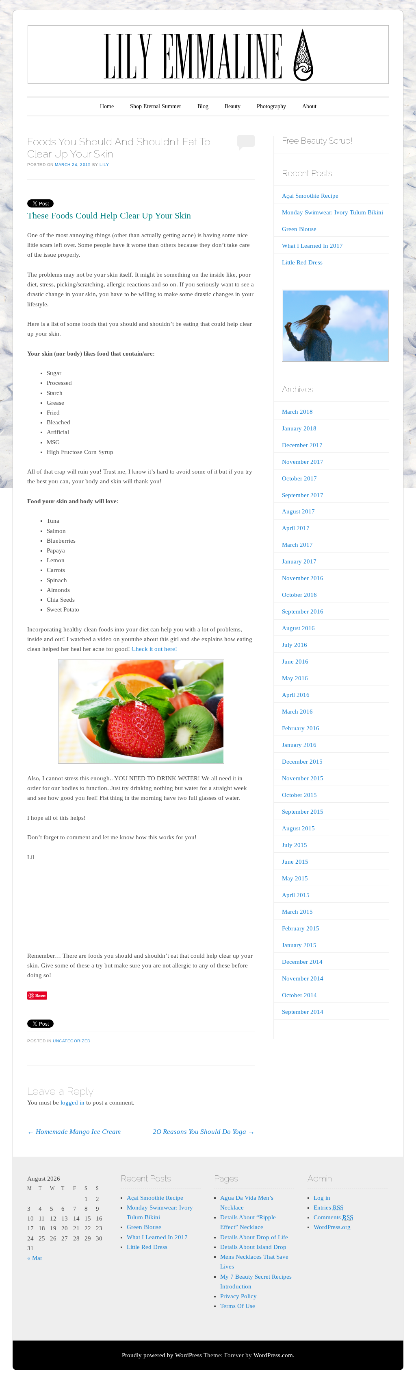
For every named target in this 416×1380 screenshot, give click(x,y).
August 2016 (298, 628)
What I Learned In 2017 (312, 245)
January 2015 (299, 945)
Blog (202, 106)
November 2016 (302, 578)
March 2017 (297, 545)
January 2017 (299, 561)
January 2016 (299, 745)
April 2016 (296, 695)
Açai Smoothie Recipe (310, 195)
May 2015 (295, 878)
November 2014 (302, 978)
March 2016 (297, 711)
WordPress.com (273, 1355)
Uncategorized (72, 1041)
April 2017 (296, 528)
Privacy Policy (238, 1296)
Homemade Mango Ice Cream (74, 1131)
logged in (72, 1102)
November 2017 (302, 462)
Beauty (232, 106)
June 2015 (295, 861)
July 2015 (294, 845)
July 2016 (294, 645)
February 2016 (300, 728)
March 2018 (297, 411)
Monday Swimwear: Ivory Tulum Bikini (332, 212)
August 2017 (298, 511)
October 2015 (299, 795)
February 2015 (300, 928)
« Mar (34, 1258)
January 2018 (299, 428)
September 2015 (302, 811)
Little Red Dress (302, 262)
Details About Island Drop (253, 1247)
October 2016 (299, 595)
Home (107, 106)
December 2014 (302, 962)
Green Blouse (299, 229)
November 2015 (302, 778)
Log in (322, 1197)
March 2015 (297, 911)
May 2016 (295, 678)
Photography (271, 106)
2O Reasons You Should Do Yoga (204, 1131)
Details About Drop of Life (254, 1237)
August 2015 (298, 828)
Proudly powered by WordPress (162, 1355)
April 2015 (296, 895)
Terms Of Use (237, 1306)
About (309, 106)
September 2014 (302, 1012)
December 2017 (302, 445)
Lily (104, 164)
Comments (333, 1217)
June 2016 (295, 661)
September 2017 (302, 495)
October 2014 (299, 995)
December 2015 (302, 761)
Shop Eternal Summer (155, 106)
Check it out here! (154, 649)
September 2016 (302, 611)
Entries (328, 1207)
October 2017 (299, 478)
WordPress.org (332, 1227)
